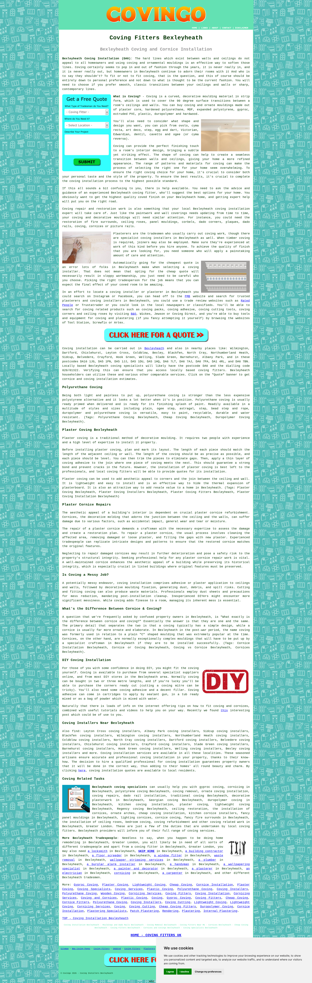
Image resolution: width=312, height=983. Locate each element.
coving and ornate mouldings (208, 105)
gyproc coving (211, 787)
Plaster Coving (115, 884)
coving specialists (127, 366)
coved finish (149, 197)
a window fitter (168, 855)
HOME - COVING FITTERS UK (156, 935)
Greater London (99, 826)
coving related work (227, 822)
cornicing (122, 873)
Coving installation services (126, 753)
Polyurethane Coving (194, 889)
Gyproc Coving (86, 884)
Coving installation (79, 348)
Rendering (170, 911)
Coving (157, 898)
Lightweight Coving (148, 884)
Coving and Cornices (99, 898)
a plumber (207, 860)
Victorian (189, 130)
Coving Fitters (178, 893)
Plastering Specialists (107, 911)
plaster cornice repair (203, 558)
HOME (194, 28)
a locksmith (98, 851)
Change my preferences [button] (208, 971)
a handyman (179, 864)
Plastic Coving (160, 889)
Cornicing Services (145, 893)
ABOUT (215, 28)
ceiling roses (133, 222)
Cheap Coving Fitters (177, 906)
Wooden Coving (112, 893)
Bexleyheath (154, 348)
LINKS (204, 28)
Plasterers (149, 949)
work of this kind (129, 246)
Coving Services (129, 889)
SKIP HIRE (146, 851)
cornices (96, 226)
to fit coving (142, 76)
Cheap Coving (181, 884)
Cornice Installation (214, 884)
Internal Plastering (220, 911)
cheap (171, 271)
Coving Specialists (93, 889)
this (224, 710)
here (81, 770)
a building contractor (204, 851)
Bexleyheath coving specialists (119, 787)
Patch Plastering (144, 911)
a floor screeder (107, 855)
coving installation (134, 583)
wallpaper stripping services (136, 860)
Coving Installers (232, 889)
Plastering (191, 911)
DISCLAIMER (241, 28)
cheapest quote (180, 262)
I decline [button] (184, 971)
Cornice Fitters (75, 902)
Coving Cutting (177, 902)
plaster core (130, 109)
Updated (117, 949)
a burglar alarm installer (111, 864)
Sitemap (65, 949)
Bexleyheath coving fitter (133, 192)
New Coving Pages (81, 949)
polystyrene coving (131, 791)
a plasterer (202, 868)
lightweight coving (232, 804)
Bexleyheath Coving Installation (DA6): (97, 58)
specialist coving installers (146, 238)
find (75, 731)
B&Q (133, 314)
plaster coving (108, 449)
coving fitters (211, 370)
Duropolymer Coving (216, 906)
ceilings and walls (142, 105)
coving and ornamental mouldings (155, 63)
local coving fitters (114, 471)
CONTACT (226, 28)
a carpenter (172, 873)
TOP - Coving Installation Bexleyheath (95, 918)
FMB (187, 296)
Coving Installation (212, 893)
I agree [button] (170, 971)
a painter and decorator (136, 868)
